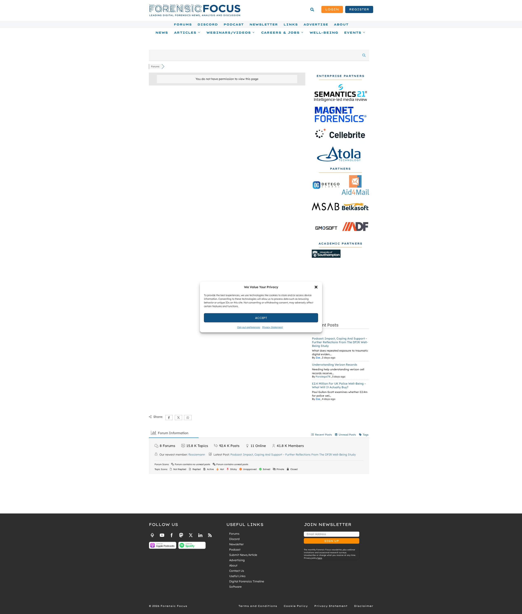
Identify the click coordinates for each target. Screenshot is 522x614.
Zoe (318, 357)
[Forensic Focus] (195, 15)
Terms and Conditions (257, 605)
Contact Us (236, 571)
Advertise (315, 24)
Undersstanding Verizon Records (334, 364)
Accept (261, 317)
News (161, 32)
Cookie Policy (296, 605)
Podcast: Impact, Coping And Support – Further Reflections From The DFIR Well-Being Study (340, 342)
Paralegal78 (323, 376)
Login (332, 9)
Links (290, 24)
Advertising (237, 560)
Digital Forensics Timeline (246, 581)
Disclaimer (363, 605)
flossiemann (196, 454)
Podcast (233, 24)
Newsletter (263, 24)
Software (235, 587)
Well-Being (324, 32)
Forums (183, 24)
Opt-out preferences (248, 327)
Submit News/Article (243, 555)
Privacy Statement (272, 327)
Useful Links (237, 576)
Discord (207, 24)
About (341, 24)
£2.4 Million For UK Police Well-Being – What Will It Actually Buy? (339, 385)
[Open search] (312, 10)
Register (359, 9)
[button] (316, 287)
